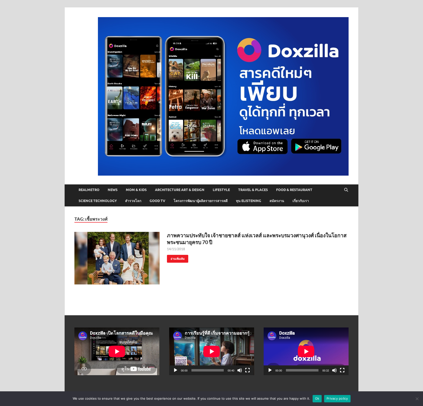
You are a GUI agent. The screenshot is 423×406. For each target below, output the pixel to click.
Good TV (157, 201)
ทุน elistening (248, 201)
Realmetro (89, 190)
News (113, 190)
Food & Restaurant (294, 190)
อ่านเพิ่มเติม (176, 257)
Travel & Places (253, 190)
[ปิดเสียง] (239, 370)
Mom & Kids (136, 190)
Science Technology (98, 201)
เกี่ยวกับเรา (301, 201)
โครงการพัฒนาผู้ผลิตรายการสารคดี (201, 201)
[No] (416, 398)
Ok (317, 398)
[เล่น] (175, 370)
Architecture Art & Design (179, 190)
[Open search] (346, 190)
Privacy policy (337, 398)
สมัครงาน (277, 201)
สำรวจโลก (133, 201)
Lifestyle (221, 190)
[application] (211, 351)
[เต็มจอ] (247, 370)
